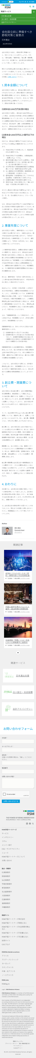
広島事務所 (6, 899)
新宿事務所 (6, 888)
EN (25, 1)
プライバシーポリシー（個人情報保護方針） (18, 1043)
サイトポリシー (18, 1046)
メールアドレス (7, 746)
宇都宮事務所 (7, 884)
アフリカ (5, 956)
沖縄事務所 (6, 907)
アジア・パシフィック (10, 960)
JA (27, 1)
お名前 (4, 738)
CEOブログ (6, 944)
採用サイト (6, 941)
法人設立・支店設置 (8, 19)
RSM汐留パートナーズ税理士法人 (14, 923)
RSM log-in (6, 984)
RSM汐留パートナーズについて (13, 857)
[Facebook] (30, 823)
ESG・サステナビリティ (11, 849)
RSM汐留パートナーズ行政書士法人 (15, 933)
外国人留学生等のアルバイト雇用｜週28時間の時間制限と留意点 (17, 608)
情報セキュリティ (18, 1041)
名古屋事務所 (7, 892)
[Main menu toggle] (33, 7)
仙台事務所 (6, 880)
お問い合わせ (12, 77)
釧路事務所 (6, 876)
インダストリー (7, 837)
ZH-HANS (31, 1)
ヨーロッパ (6, 963)
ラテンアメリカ (7, 967)
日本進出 (10, 578)
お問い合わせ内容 (8, 776)
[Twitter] (33, 823)
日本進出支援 (6, 16)
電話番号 (5, 768)
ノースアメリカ (7, 975)
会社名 (4, 755)
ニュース (21, 1)
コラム (4, 841)
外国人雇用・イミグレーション (22, 578)
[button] (30, 6)
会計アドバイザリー (8, 22)
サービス (5, 833)
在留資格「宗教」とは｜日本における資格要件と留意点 (17, 641)
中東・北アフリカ (8, 971)
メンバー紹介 (7, 845)
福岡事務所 (6, 903)
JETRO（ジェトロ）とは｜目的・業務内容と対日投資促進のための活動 (17, 574)
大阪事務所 (6, 896)
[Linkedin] (27, 823)
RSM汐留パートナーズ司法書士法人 (15, 937)
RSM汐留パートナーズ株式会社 (13, 919)
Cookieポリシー (18, 1048)
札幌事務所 (6, 872)
